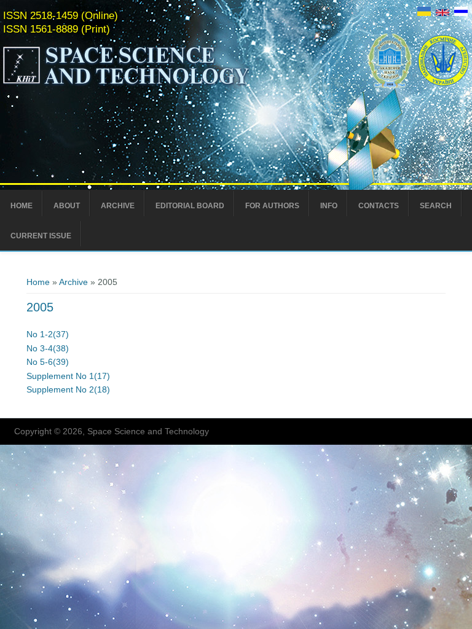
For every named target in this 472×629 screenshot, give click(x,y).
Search (436, 205)
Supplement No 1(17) (68, 376)
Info (328, 205)
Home (21, 205)
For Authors (272, 205)
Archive (118, 205)
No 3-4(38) (47, 348)
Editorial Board (189, 205)
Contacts (378, 205)
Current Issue (40, 236)
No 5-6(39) (47, 362)
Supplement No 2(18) (68, 389)
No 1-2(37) (47, 334)
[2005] (424, 13)
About (66, 205)
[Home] (152, 85)
